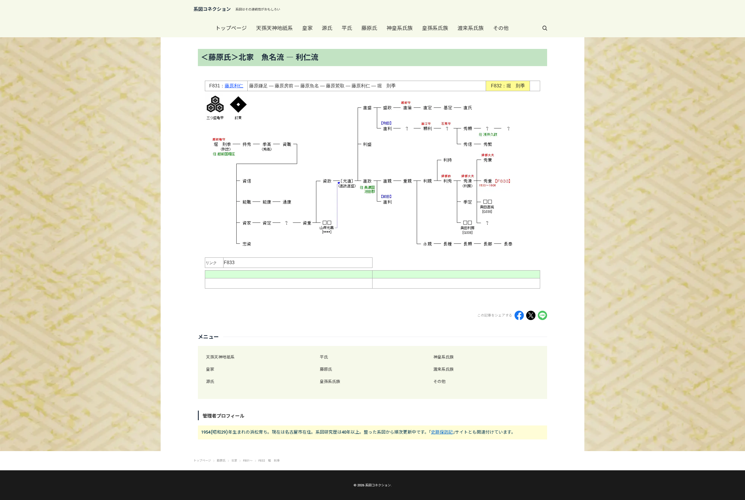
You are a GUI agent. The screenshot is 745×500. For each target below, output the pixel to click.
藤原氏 (369, 28)
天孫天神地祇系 (274, 28)
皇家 (307, 28)
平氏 (347, 28)
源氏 (327, 28)
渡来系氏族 (470, 28)
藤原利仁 (234, 85)
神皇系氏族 (399, 28)
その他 (501, 28)
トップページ (231, 28)
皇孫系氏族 (435, 28)
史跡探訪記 (442, 432)
